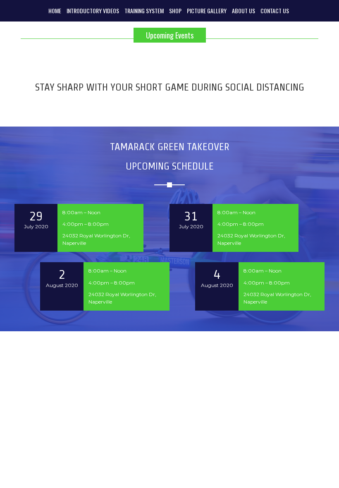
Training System (144, 10)
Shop (175, 10)
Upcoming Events (169, 35)
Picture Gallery (207, 10)
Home (54, 10)
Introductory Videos (93, 10)
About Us (243, 10)
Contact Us (274, 10)
